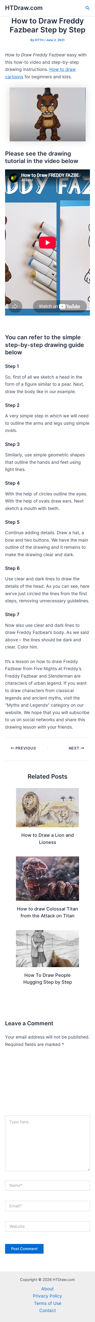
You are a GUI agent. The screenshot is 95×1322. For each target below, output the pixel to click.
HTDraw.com (24, 7)
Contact (47, 1310)
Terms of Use (47, 1303)
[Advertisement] (47, 1084)
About (47, 1288)
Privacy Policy (47, 1296)
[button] (87, 8)
